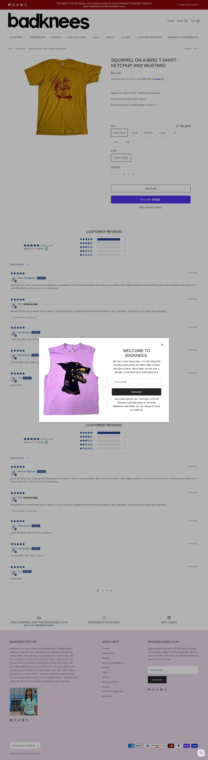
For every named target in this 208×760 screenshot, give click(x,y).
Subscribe (136, 392)
